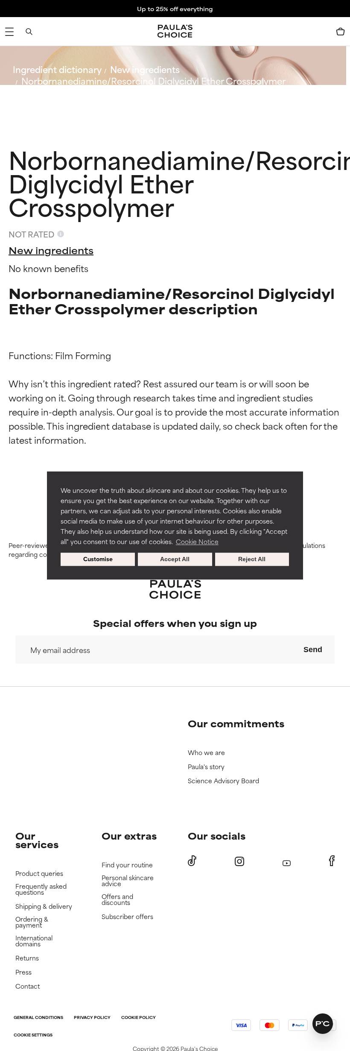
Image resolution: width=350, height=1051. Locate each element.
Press (23, 972)
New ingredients (145, 69)
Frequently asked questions (41, 889)
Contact (27, 986)
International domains (33, 941)
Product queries (39, 873)
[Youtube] (287, 861)
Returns (27, 958)
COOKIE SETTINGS (33, 1035)
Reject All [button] (251, 559)
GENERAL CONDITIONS (38, 1018)
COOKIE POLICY (138, 1018)
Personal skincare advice (128, 881)
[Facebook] (332, 861)
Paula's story (206, 767)
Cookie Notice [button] (197, 541)
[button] (322, 1023)
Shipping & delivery (43, 906)
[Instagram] (239, 861)
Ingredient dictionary (57, 69)
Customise (98, 559)
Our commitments (236, 723)
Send (312, 649)
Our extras (129, 836)
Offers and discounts (117, 899)
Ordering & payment (31, 922)
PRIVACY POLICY (92, 1018)
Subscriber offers (127, 916)
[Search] (29, 31)
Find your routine (127, 865)
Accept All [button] (175, 559)
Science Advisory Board (223, 781)
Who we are (206, 752)
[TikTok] (192, 861)
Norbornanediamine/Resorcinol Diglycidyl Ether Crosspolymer (153, 80)
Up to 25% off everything (175, 8)
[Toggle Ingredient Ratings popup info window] (60, 234)
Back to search (50, 101)
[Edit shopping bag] (340, 31)
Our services (36, 840)
